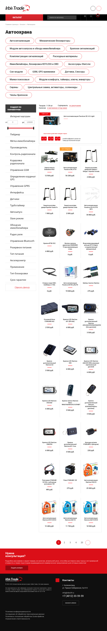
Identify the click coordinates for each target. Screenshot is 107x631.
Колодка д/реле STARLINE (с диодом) (91, 443)
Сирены (14, 87)
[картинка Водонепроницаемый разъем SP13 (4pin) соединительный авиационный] (91, 232)
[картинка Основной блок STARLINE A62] (49, 308)
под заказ (50, 182)
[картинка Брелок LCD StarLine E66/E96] (49, 431)
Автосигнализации (20, 40)
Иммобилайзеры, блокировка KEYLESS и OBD (34, 64)
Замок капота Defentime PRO (49, 168)
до (23, 122)
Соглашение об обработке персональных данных (24, 614)
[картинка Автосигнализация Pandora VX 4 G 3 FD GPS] (91, 194)
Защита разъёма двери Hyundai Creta (70, 206)
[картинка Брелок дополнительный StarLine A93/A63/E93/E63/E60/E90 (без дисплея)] (91, 308)
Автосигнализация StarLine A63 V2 (70, 519)
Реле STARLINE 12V (70, 480)
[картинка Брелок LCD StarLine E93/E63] (49, 389)
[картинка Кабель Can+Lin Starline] (91, 272)
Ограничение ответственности (17, 619)
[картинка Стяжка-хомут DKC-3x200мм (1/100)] (49, 272)
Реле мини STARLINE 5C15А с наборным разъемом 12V (49, 482)
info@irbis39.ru (68, 593)
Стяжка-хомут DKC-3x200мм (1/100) (49, 284)
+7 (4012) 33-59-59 (73, 595)
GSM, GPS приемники (43, 71)
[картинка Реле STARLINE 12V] (70, 469)
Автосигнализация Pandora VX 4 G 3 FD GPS (91, 207)
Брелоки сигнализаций (82, 48)
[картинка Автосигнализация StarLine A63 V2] (70, 507)
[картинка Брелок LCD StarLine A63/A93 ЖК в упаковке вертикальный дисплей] (91, 350)
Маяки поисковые (19, 79)
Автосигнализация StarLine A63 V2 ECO (91, 519)
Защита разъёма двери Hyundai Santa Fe (49, 206)
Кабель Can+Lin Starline (91, 283)
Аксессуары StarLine (79, 64)
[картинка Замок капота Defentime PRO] (49, 156)
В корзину (71, 182)
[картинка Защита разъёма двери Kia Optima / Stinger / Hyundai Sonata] (91, 156)
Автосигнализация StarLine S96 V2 (91, 481)
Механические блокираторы (55, 40)
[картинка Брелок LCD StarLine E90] (70, 350)
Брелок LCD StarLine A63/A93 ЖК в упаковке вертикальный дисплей (91, 364)
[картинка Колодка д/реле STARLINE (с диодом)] (91, 431)
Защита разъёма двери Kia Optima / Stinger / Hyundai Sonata (91, 169)
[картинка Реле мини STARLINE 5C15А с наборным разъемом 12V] (49, 469)
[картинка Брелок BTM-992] (49, 232)
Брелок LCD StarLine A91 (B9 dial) (70, 320)
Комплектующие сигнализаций (26, 56)
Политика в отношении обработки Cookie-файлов (24, 616)
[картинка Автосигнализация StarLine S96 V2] (91, 469)
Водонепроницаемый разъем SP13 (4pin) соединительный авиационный (91, 246)
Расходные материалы (65, 56)
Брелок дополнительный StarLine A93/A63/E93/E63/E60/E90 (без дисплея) (91, 323)
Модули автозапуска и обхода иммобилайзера (35, 48)
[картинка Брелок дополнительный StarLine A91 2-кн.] (70, 431)
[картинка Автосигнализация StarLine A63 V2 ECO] (91, 507)
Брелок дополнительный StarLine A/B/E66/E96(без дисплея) (91, 404)
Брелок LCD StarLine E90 (70, 362)
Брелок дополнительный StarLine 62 (49, 363)
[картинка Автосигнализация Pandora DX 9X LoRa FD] (70, 272)
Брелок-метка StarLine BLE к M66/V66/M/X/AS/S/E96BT (70, 402)
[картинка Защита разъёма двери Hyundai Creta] (70, 194)
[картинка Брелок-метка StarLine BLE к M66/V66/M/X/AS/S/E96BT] (70, 389)
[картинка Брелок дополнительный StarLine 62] (49, 350)
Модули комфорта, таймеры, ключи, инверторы (64, 79)
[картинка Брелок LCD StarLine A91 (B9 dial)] (70, 308)
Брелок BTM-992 (49, 243)
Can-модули (16, 71)
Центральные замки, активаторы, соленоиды (52, 87)
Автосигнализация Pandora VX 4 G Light (79, 116)
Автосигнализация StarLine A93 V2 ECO (49, 519)
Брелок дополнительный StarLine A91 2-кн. (70, 444)
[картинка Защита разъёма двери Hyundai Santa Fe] (49, 194)
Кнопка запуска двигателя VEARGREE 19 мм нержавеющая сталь (70, 246)
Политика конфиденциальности (18, 612)
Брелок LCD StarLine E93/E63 (49, 402)
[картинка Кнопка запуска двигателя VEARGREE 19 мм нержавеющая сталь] (70, 232)
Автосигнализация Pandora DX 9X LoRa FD (70, 284)
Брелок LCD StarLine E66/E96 (49, 443)
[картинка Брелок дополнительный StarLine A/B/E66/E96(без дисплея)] (91, 389)
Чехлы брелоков (19, 95)
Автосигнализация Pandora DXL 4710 (70, 168)
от (6, 122)
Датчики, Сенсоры (75, 71)
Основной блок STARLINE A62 (49, 320)
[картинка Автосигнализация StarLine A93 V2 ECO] (49, 507)
